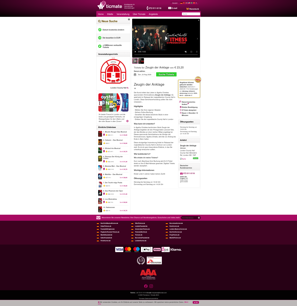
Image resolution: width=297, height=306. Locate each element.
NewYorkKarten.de (175, 232)
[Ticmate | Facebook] (146, 286)
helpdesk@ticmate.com (159, 293)
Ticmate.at (146, 295)
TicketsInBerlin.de (141, 232)
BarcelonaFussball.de (142, 238)
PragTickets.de (174, 235)
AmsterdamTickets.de (142, 229)
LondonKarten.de (140, 241)
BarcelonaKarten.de (176, 223)
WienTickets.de (140, 223)
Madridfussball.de (106, 235)
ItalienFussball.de (106, 238)
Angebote (153, 13)
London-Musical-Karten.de (178, 229)
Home (101, 13)
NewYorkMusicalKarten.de (109, 223)
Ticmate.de (138, 235)
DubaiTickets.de (106, 226)
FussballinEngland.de (108, 229)
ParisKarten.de (106, 241)
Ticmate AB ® (154, 295)
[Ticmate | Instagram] (151, 286)
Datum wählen (139, 71)
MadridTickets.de (175, 238)
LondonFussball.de (141, 226)
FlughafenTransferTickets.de (110, 232)
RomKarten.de (174, 226)
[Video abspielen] (166, 38)
